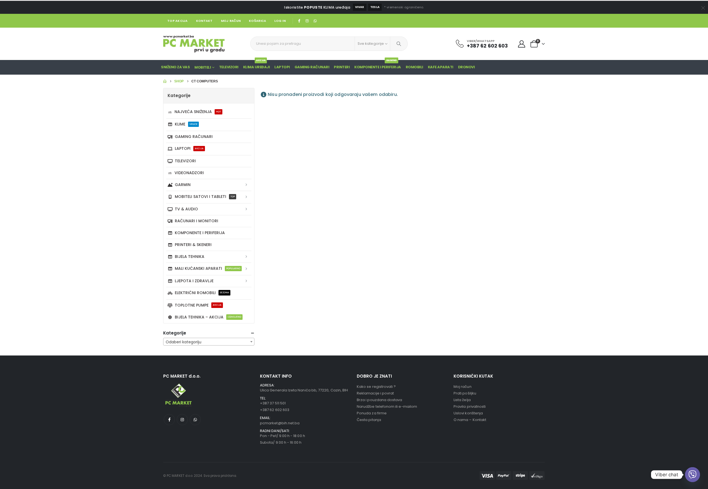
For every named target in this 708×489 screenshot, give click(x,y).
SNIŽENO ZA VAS (175, 67)
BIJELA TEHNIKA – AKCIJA (208, 317)
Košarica (257, 21)
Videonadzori (189, 173)
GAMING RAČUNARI (312, 67)
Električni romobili (202, 293)
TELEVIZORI (185, 161)
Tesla (375, 7)
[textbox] (208, 342)
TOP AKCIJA (177, 21)
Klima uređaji (256, 65)
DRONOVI (466, 67)
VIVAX (359, 7)
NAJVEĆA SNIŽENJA (198, 111)
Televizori (228, 67)
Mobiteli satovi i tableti (205, 196)
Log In (280, 21)
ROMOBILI (414, 67)
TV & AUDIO (186, 209)
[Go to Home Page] (164, 81)
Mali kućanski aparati (207, 268)
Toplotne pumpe (198, 305)
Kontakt (204, 21)
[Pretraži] (398, 44)
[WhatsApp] (315, 20)
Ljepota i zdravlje (194, 281)
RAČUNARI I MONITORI (196, 221)
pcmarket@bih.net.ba (280, 423)
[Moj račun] (521, 44)
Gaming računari (194, 136)
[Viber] (692, 474)
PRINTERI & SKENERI (193, 244)
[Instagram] (307, 20)
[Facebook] (299, 20)
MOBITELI (202, 67)
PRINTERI (342, 67)
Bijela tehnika (189, 256)
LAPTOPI (282, 67)
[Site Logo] (194, 44)
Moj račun (231, 21)
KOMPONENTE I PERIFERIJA (377, 65)
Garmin (183, 184)
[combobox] (208, 342)
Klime (186, 124)
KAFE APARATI (440, 67)
